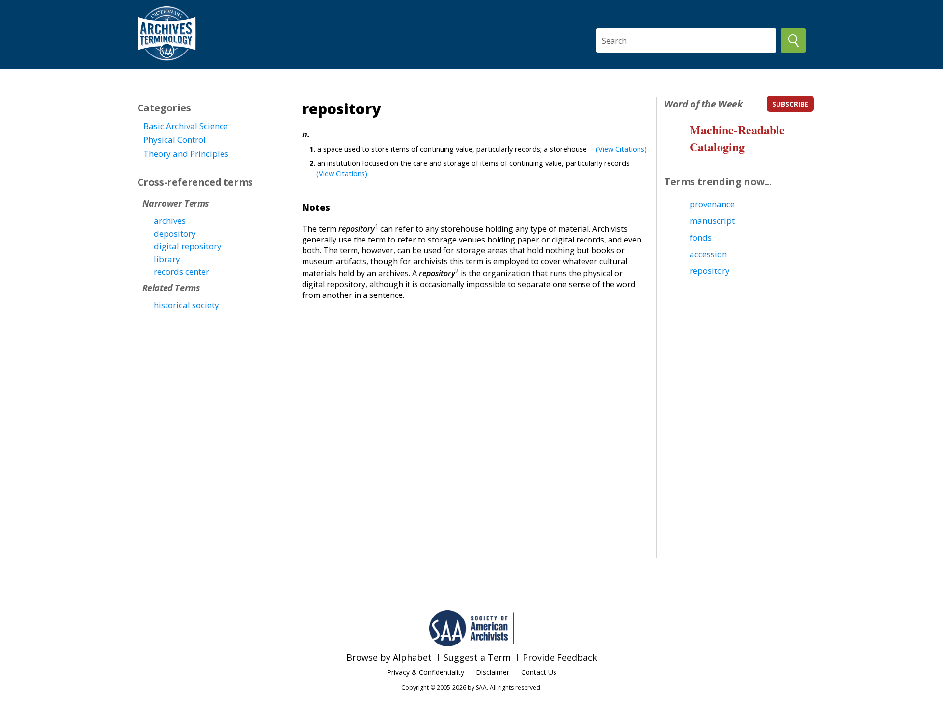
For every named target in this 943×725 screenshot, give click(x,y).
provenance (712, 204)
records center (181, 271)
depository (175, 233)
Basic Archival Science (185, 126)
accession (708, 254)
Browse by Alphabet (389, 657)
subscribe (790, 103)
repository (710, 270)
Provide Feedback (560, 657)
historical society (186, 305)
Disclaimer (492, 672)
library (167, 259)
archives (170, 220)
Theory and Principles (185, 153)
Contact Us (538, 672)
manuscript (712, 220)
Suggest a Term (477, 657)
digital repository (188, 246)
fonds (701, 237)
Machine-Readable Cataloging (737, 138)
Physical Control (174, 139)
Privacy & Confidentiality (425, 672)
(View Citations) (621, 149)
